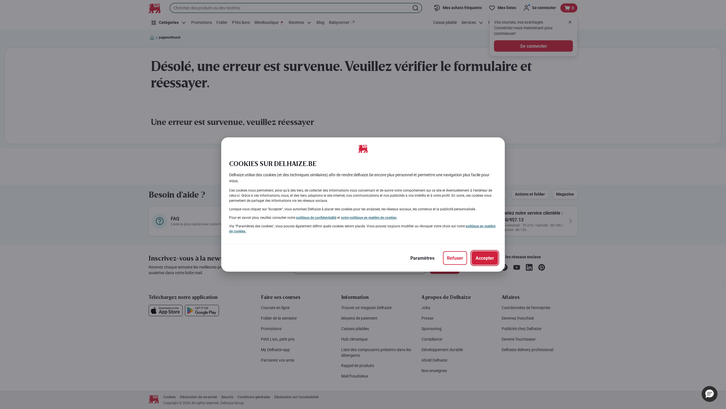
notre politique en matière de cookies (368, 218)
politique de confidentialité (316, 218)
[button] (709, 394)
